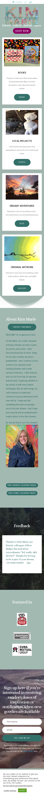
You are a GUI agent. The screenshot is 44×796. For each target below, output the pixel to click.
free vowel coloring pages (22, 493)
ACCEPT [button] (22, 790)
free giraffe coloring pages (22, 485)
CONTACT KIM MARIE (22, 327)
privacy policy (28, 751)
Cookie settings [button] (10, 790)
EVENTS (22, 162)
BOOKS (22, 97)
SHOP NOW (22, 30)
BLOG (22, 223)
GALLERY (22, 288)
